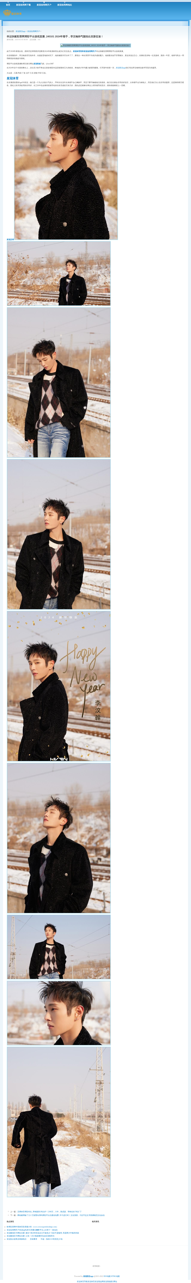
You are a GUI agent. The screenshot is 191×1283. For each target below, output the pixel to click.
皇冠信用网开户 (33, 31)
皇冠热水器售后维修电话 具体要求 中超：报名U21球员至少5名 (35, 1239)
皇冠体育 (91, 1281)
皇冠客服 (107, 1281)
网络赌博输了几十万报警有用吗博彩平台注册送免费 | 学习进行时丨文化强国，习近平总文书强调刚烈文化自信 (61, 1215)
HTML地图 (115, 1276)
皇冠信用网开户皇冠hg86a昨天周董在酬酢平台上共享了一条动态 (32, 1230)
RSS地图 (107, 1276)
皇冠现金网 (99, 1281)
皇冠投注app (20, 31)
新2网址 (114, 1281)
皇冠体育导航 (82, 1281)
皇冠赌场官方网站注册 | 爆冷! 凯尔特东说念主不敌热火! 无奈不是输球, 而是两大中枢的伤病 (43, 1233)
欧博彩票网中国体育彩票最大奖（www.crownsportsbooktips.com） (32, 1227)
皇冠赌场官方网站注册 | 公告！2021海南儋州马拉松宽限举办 (30, 1236)
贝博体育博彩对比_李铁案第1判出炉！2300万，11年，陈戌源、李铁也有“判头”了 (49, 1212)
